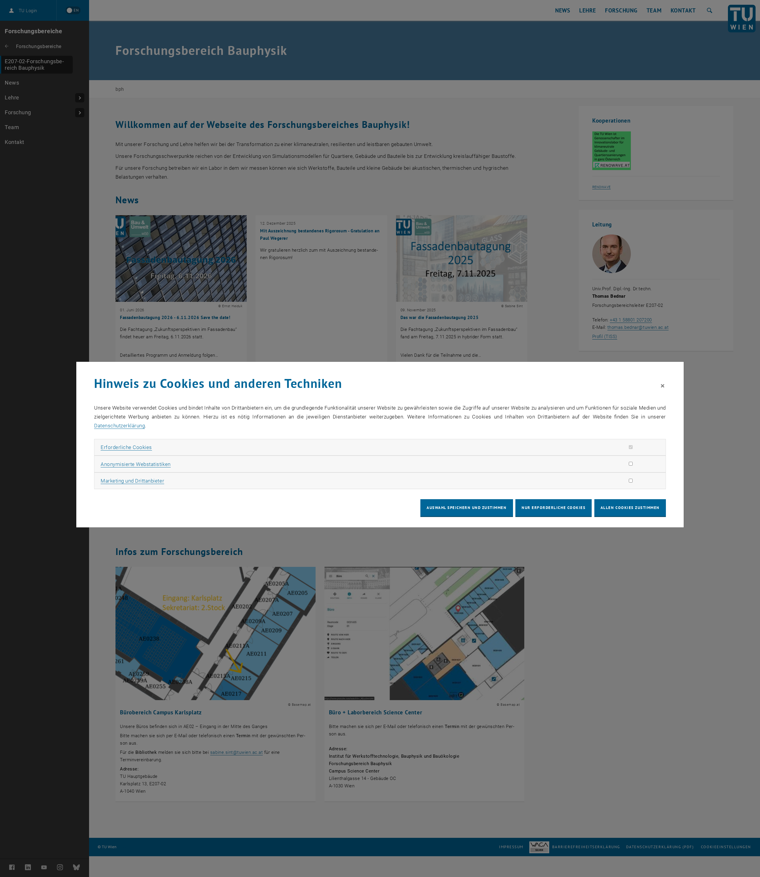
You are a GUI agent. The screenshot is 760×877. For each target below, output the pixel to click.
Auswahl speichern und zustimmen (466, 507)
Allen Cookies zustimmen (630, 507)
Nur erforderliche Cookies (553, 507)
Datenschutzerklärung (119, 426)
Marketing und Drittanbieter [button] (132, 481)
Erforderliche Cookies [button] (126, 447)
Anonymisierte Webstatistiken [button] (135, 464)
